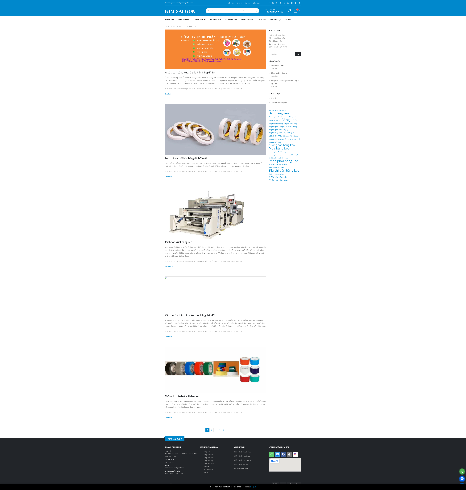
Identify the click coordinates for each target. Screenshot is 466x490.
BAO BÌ (288, 20)
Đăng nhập (256, 3)
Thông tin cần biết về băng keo (182, 396)
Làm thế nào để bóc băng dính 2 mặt (186, 158)
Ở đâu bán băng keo (278, 180)
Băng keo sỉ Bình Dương (290, 136)
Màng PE (207, 466)
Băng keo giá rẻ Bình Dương (288, 127)
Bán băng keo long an (293, 117)
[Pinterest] (276, 2)
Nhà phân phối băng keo (292, 155)
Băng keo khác (209, 463)
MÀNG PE (262, 20)
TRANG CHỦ (169, 20)
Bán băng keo (279, 113)
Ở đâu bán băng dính (278, 176)
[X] (273, 2)
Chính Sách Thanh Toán (242, 452)
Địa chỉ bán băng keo (284, 170)
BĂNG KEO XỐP (231, 20)
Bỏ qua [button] (253, 487)
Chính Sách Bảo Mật (241, 464)
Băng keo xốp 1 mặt (294, 139)
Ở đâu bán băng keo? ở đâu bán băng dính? (190, 72)
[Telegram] (295, 2)
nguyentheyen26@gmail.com (184, 89)
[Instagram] (284, 2)
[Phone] (462, 471)
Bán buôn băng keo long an (277, 110)
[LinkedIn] (288, 2)
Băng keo (289, 119)
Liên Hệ (239, 3)
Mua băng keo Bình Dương (277, 152)
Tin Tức (247, 3)
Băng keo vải (273, 139)
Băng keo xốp (282, 139)
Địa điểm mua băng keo (276, 174)
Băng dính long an (274, 120)
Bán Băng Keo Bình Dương (277, 117)
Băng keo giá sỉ (273, 130)
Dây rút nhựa (208, 469)
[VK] (291, 2)
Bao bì (206, 472)
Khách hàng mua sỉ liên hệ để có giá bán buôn (179, 3)
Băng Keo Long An (277, 65)
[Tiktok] (299, 2)
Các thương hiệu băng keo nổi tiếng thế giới (190, 315)
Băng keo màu (275, 135)
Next (224, 430)
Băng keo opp (208, 452)
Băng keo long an (288, 133)
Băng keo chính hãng (290, 123)
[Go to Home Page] (165, 26)
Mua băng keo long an (276, 155)
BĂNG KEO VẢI (200, 20)
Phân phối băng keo (283, 160)
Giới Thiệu (231, 3)
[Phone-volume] (271, 454)
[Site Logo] (180, 11)
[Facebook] (269, 2)
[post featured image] (215, 49)
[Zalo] (462, 478)
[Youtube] (280, 2)
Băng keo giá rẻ (273, 127)
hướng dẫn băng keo (282, 145)
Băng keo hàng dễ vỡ (275, 133)
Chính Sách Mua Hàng (242, 456)
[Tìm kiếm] (255, 10)
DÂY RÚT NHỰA (275, 20)
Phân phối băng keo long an (278, 164)
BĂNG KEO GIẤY (215, 20)
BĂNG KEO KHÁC (247, 20)
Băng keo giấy (283, 130)
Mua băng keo (279, 148)
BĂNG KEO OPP (183, 20)
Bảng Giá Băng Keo (241, 468)
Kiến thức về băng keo (212, 89)
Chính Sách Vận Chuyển (242, 460)
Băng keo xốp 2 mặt (275, 142)
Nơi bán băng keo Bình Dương (278, 158)
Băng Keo (200, 89)
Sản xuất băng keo (276, 167)
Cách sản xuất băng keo (178, 242)
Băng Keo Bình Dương (279, 73)
